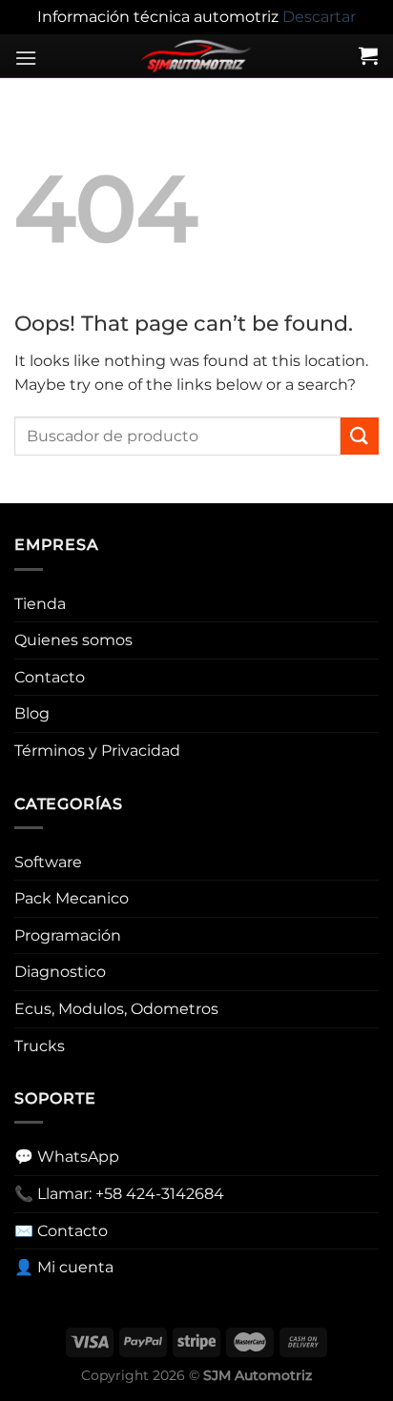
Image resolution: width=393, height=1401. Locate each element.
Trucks (39, 1046)
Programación (67, 935)
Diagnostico (60, 972)
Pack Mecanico (71, 898)
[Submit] (360, 436)
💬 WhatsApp (66, 1156)
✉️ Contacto (61, 1231)
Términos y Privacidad (97, 750)
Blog (32, 713)
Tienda (40, 604)
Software (48, 862)
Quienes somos (73, 640)
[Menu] (25, 57)
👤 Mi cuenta (64, 1267)
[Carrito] (369, 55)
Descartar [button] (319, 17)
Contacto (49, 677)
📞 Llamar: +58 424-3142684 (119, 1194)
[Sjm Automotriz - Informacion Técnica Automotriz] (196, 56)
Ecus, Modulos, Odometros (116, 1009)
